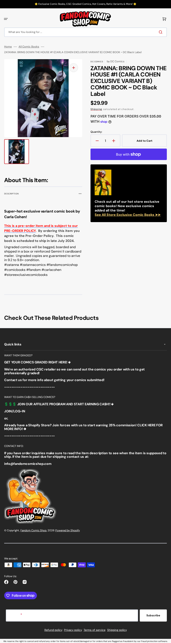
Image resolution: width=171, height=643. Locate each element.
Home (8, 46)
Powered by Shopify (67, 530)
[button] (5, 19)
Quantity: (96, 132)
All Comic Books (29, 46)
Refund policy (53, 630)
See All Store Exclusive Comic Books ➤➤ (128, 215)
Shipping (96, 109)
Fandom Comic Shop (33, 530)
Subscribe (153, 615)
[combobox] (85, 32)
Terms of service (95, 630)
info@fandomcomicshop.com (27, 464)
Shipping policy (117, 630)
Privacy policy (73, 630)
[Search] (161, 32)
